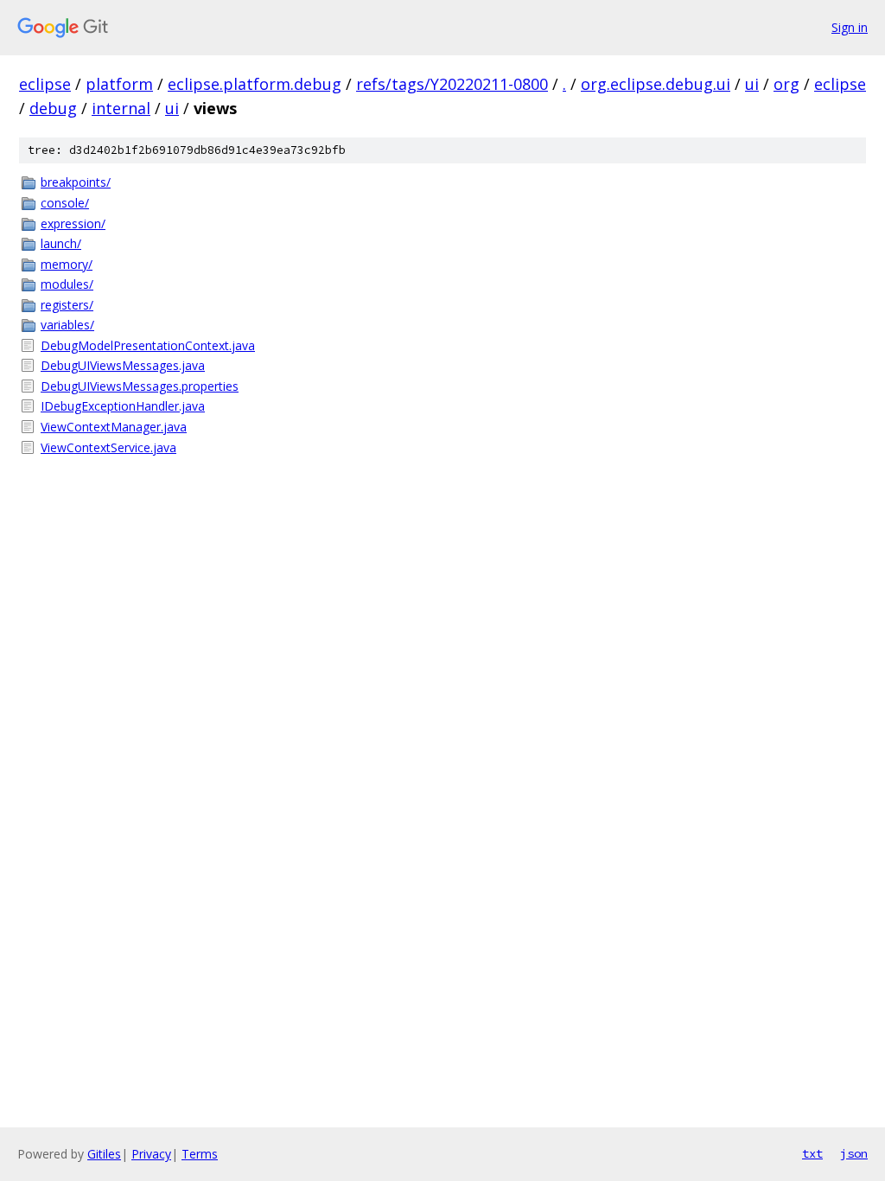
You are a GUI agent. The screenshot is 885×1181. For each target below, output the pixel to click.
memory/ (66, 264)
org (786, 83)
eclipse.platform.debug (254, 83)
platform (119, 83)
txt (812, 1153)
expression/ (73, 223)
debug (53, 108)
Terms (199, 1154)
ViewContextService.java (108, 447)
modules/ (67, 284)
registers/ (67, 305)
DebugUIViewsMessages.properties (140, 386)
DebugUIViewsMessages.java (123, 365)
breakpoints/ (76, 182)
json (854, 1153)
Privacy (151, 1154)
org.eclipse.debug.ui (655, 83)
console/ (65, 203)
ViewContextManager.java (114, 426)
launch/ (61, 243)
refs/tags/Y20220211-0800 (452, 83)
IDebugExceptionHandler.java (123, 406)
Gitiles (104, 1154)
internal (121, 108)
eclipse (45, 83)
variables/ (67, 324)
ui (752, 83)
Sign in (849, 27)
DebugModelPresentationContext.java (148, 345)
